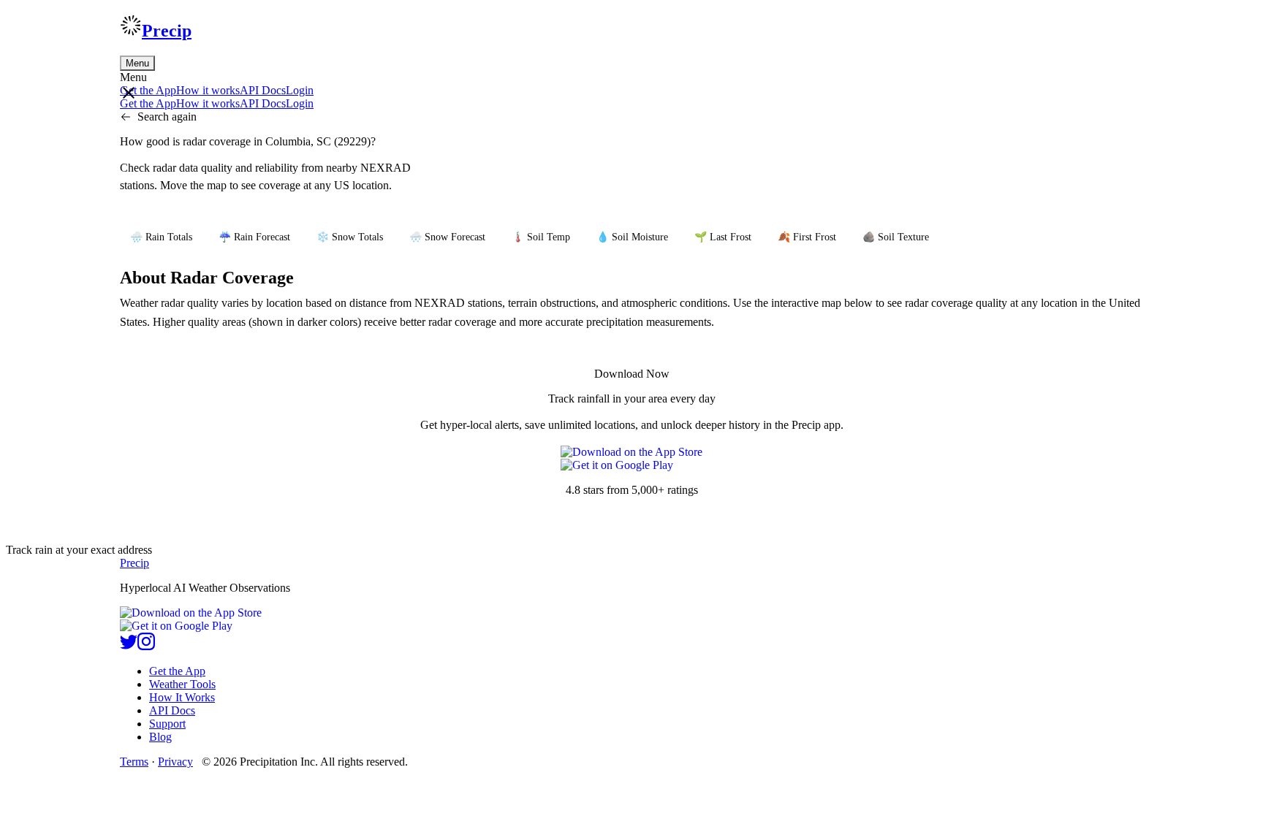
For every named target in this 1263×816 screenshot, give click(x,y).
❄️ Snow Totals (349, 237)
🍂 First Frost (807, 237)
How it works (208, 90)
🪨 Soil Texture (895, 237)
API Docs (263, 90)
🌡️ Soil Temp (541, 237)
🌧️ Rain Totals (161, 237)
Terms (134, 761)
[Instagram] (146, 646)
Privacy (175, 761)
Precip (166, 30)
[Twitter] (128, 646)
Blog (160, 737)
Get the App (177, 671)
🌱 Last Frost (722, 237)
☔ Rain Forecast (254, 237)
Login (300, 90)
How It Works (182, 697)
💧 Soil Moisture (632, 237)
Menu (137, 63)
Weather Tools (182, 684)
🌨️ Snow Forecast (447, 237)
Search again (167, 116)
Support (167, 723)
